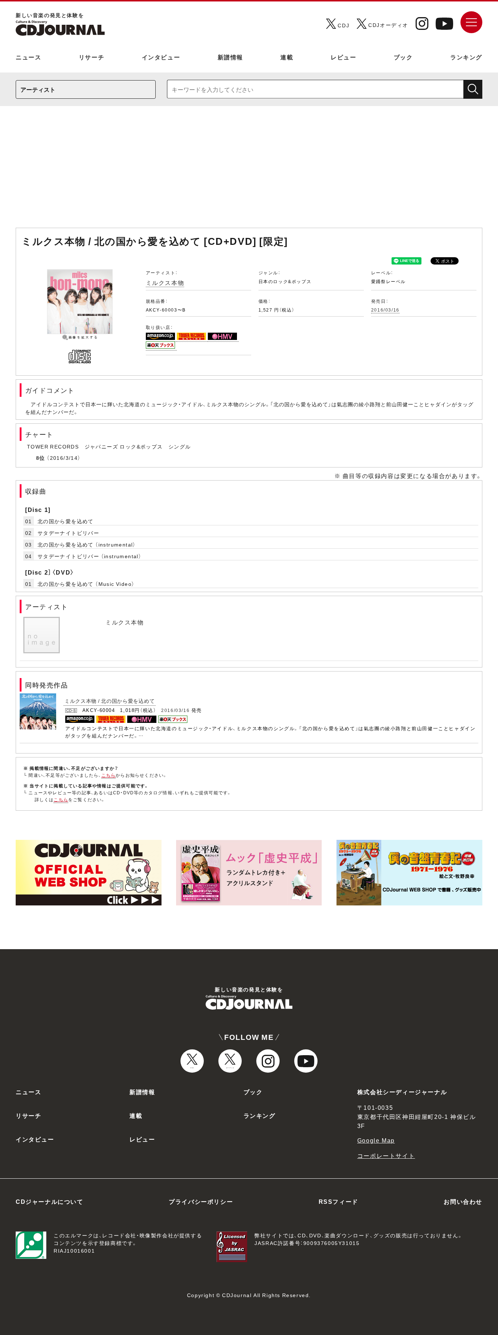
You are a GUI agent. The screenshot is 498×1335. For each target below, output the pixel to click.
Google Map (376, 1140)
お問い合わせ (463, 1201)
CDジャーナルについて (49, 1201)
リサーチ (91, 56)
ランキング (466, 56)
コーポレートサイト (386, 1155)
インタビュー (161, 56)
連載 (286, 56)
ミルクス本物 (165, 282)
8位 (40, 457)
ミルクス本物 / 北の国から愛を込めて (110, 700)
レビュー (343, 56)
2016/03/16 (385, 309)
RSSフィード (338, 1201)
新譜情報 (230, 56)
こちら (108, 775)
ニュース (28, 56)
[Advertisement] (249, 171)
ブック (403, 56)
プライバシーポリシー (201, 1201)
